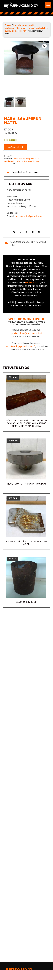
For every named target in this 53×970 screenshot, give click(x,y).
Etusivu (8, 25)
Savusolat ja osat (31, 161)
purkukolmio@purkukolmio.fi (30, 216)
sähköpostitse (32, 282)
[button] (48, 5)
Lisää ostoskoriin (15, 147)
